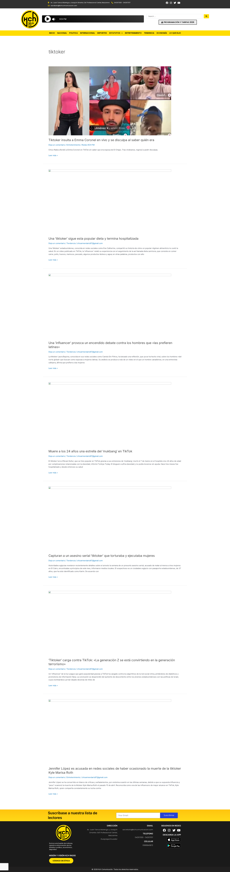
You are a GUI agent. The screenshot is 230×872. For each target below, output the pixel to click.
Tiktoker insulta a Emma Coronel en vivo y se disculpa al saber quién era (101, 140)
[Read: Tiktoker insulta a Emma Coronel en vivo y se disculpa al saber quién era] (110, 101)
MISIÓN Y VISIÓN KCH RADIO (62, 855)
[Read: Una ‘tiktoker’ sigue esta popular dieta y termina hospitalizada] (110, 201)
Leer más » (53, 155)
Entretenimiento (73, 145)
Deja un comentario (57, 145)
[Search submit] (206, 16)
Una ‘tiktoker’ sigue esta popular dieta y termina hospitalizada (93, 238)
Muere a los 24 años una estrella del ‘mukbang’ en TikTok (90, 451)
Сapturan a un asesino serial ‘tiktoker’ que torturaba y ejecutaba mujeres (102, 556)
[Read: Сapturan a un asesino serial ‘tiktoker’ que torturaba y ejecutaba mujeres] (110, 518)
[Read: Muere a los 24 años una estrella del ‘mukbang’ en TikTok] (110, 414)
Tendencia (71, 243)
